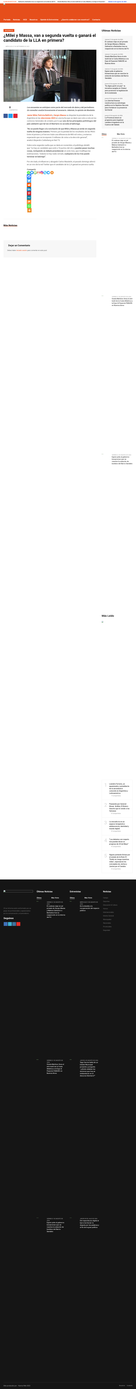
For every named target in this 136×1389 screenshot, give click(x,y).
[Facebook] (6, 116)
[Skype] (45, 172)
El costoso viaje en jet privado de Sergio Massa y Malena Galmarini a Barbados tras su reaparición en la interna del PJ (117, 45)
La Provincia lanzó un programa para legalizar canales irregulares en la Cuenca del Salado (114, 121)
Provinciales (107, 926)
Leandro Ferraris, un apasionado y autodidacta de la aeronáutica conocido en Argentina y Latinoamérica (119, 789)
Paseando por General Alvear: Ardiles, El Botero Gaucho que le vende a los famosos (119, 807)
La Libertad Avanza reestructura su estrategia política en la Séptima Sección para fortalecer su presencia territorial (116, 105)
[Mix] (29, 202)
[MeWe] (29, 197)
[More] (52, 172)
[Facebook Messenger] (31, 172)
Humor (105, 908)
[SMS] (35, 172)
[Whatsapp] (28, 172)
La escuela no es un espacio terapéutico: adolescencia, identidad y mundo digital (119, 825)
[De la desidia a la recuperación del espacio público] (74, 979)
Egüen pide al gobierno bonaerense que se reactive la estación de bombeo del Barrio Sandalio (116, 74)
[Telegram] (48, 172)
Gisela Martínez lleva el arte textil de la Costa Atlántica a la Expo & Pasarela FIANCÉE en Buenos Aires (63, 2)
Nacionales (9, 30)
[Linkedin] (29, 189)
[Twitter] (10, 116)
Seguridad (106, 930)
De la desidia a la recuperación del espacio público (89, 908)
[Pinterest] (15, 116)
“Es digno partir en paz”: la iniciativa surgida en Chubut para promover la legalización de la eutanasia (116, 89)
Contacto (129, 1386)
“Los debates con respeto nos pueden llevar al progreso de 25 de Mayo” (119, 841)
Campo (105, 898)
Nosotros (122, 1386)
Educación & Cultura (110, 905)
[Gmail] (38, 172)
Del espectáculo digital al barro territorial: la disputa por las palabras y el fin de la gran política (89, 1224)
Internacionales (108, 912)
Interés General (108, 916)
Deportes (106, 901)
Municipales (107, 919)
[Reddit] (29, 185)
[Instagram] (41, 172)
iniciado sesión (21, 250)
